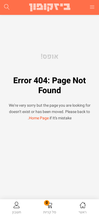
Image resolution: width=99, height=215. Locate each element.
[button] (49, 208)
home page (39, 118)
